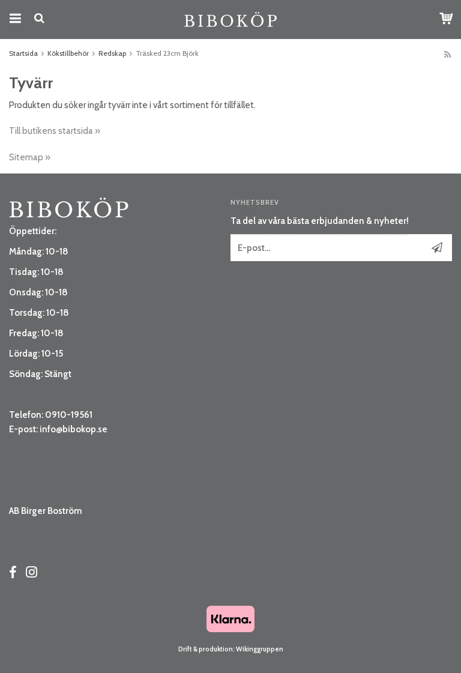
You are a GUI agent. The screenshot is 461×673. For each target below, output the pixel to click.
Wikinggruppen (259, 649)
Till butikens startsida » (54, 130)
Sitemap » (29, 157)
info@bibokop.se (73, 429)
